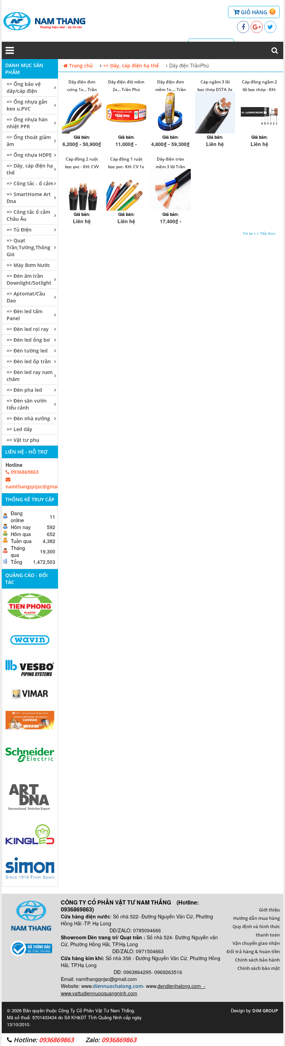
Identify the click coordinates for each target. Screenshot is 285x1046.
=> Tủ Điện (19, 229)
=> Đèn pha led (24, 390)
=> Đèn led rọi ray (28, 329)
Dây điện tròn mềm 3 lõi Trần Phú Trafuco (170, 166)
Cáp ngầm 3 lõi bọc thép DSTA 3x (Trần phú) (215, 89)
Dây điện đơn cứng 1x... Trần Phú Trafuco (82, 89)
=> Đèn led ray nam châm (29, 375)
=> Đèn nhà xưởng (28, 418)
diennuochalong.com (118, 986)
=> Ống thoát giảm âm (29, 140)
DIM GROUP (265, 1010)
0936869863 (24, 472)
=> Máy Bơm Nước (28, 265)
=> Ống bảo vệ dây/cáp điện (24, 87)
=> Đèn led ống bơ (28, 339)
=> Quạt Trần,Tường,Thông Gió (28, 247)
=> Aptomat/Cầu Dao (26, 297)
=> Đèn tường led (27, 350)
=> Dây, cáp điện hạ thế (30, 169)
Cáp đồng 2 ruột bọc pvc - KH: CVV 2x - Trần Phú (82, 166)
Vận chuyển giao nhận (256, 943)
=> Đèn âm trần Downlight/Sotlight (29, 279)
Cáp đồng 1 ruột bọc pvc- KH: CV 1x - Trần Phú (126, 166)
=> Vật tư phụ (23, 440)
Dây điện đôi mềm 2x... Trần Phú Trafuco (126, 89)
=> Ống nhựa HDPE (29, 155)
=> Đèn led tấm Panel (24, 315)
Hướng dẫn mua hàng (256, 918)
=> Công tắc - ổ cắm (30, 183)
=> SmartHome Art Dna (29, 197)
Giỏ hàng (256, 12)
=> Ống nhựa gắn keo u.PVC (27, 105)
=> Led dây (19, 429)
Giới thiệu (269, 910)
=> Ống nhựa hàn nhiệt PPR (27, 123)
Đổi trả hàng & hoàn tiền (253, 951)
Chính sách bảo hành (257, 960)
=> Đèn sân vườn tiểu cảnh (27, 404)
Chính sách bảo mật (258, 968)
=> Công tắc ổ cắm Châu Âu (28, 215)
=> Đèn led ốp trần (29, 361)
